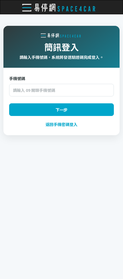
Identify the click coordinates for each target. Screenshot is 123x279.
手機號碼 (17, 78)
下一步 (61, 110)
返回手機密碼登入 (61, 124)
